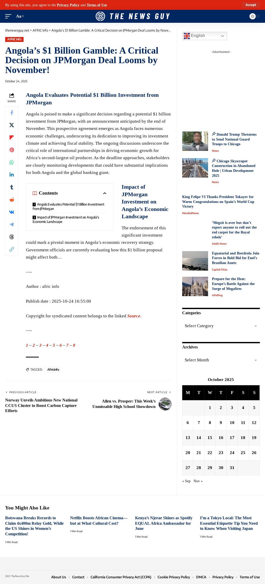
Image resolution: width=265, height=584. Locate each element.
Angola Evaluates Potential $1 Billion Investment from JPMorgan (68, 206)
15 (210, 437)
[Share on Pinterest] (11, 150)
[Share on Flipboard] (11, 137)
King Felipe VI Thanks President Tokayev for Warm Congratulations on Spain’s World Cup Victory (218, 201)
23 (221, 452)
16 (221, 437)
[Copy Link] (11, 249)
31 (232, 467)
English (197, 35)
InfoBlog (217, 295)
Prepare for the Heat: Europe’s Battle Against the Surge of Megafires (233, 283)
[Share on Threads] (11, 237)
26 (254, 452)
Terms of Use (97, 5)
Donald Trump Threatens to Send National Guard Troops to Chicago (234, 139)
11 (243, 422)
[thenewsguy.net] (132, 16)
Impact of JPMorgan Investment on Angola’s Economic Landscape (66, 219)
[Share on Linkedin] (11, 175)
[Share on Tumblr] (11, 187)
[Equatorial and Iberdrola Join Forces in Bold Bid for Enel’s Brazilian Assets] (195, 261)
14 (198, 437)
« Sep (186, 481)
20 (188, 452)
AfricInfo (53, 369)
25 (243, 452)
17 (232, 437)
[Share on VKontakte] (11, 212)
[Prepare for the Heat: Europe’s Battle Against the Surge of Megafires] (195, 286)
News (215, 150)
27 (188, 467)
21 (198, 452)
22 (210, 452)
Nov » (198, 481)
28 (198, 467)
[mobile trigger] (9, 16)
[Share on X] (11, 125)
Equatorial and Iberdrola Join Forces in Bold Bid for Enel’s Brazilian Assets (235, 258)
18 (243, 437)
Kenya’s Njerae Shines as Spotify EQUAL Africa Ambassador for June (164, 523)
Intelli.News (219, 243)
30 (221, 467)
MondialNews (190, 213)
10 (232, 422)
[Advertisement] (226, 88)
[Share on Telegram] (11, 224)
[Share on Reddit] (11, 199)
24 (232, 452)
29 (210, 467)
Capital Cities (219, 269)
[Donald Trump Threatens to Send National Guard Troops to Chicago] (195, 141)
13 (188, 437)
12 (254, 422)
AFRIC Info (14, 39)
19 (254, 437)
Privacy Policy (68, 5)
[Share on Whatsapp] (11, 162)
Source (133, 315)
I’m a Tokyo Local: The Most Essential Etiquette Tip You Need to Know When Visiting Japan (229, 523)
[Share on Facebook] (11, 112)
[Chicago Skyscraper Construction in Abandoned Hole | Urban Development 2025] (195, 168)
